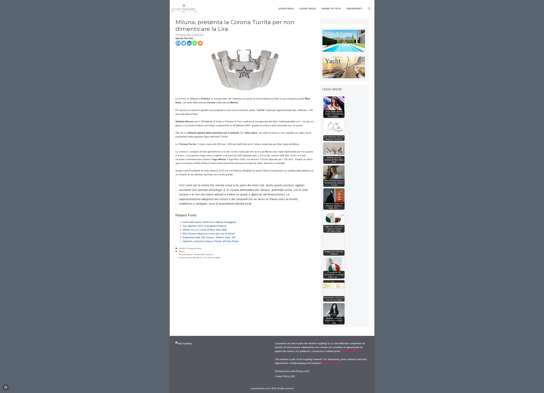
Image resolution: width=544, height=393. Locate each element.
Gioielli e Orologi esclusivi (190, 248)
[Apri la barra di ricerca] (369, 8)
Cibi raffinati (354, 8)
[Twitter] (183, 43)
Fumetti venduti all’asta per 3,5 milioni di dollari (200, 257)
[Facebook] (178, 43)
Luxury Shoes (307, 8)
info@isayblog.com (351, 351)
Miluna (234, 102)
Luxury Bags (286, 8)
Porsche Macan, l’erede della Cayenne (196, 254)
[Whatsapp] (194, 43)
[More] (200, 43)
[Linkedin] (189, 43)
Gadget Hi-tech (331, 8)
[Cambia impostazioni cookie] (5, 387)
